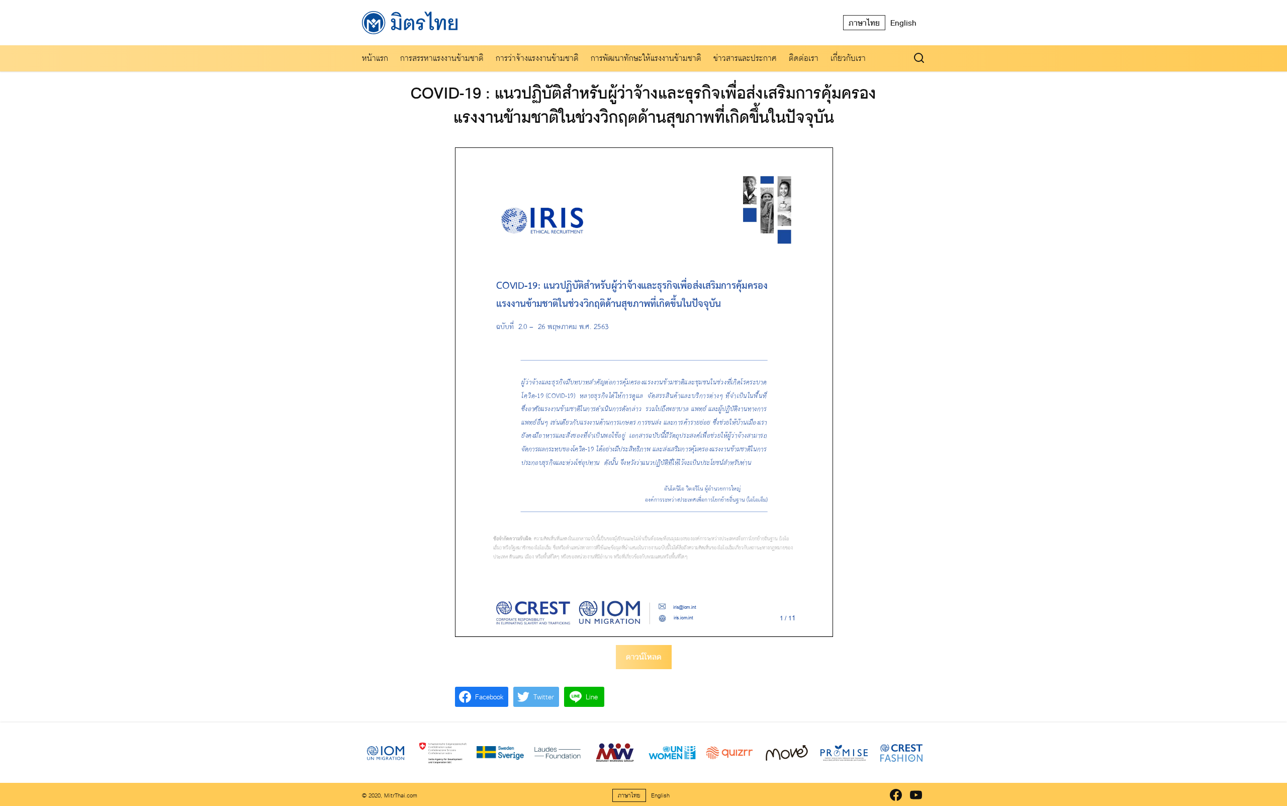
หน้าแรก (375, 58)
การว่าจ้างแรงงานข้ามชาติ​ (537, 58)
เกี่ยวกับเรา (848, 58)
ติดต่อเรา (803, 58)
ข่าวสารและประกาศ (745, 58)
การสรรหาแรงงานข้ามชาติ (442, 58)
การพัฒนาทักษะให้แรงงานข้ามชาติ (646, 58)
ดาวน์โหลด (644, 657)
